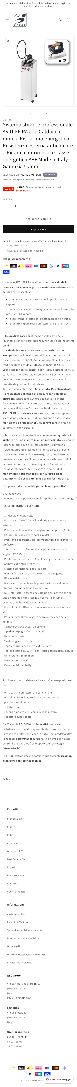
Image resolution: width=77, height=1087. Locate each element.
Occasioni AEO (15, 851)
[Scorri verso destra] (46, 113)
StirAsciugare (14, 818)
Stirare (11, 826)
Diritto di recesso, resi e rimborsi (26, 954)
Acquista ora (38, 229)
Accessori (12, 843)
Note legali (13, 946)
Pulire (10, 835)
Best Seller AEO (16, 859)
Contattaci (13, 883)
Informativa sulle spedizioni (23, 938)
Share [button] (9, 779)
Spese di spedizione (25, 179)
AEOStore (32, 1080)
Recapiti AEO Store (18, 922)
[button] (7, 20)
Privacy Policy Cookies (20, 962)
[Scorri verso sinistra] (31, 113)
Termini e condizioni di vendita (25, 930)
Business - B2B (15, 875)
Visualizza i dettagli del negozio (25, 250)
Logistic (11, 867)
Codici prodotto (16, 891)
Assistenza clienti (17, 914)
